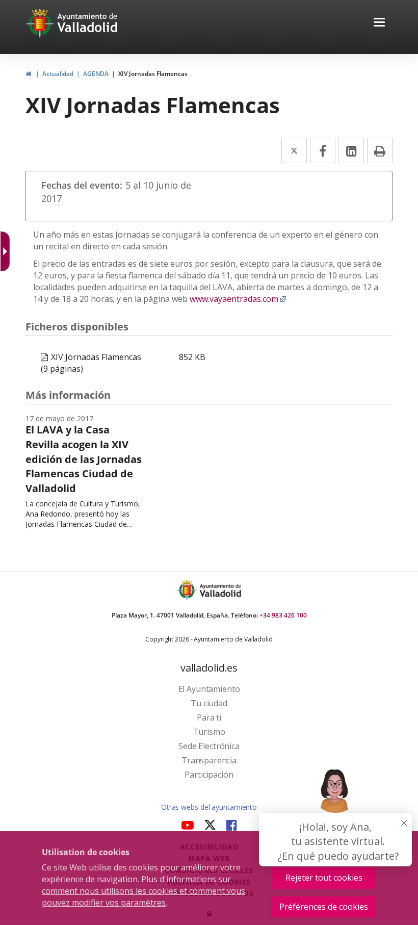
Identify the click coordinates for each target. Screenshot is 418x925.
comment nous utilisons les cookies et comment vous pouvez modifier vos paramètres (143, 896)
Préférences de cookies (323, 906)
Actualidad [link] (57, 73)
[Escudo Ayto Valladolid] (187, 589)
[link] (28, 73)
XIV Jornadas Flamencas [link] (153, 73)
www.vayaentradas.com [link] (238, 298)
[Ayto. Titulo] (219, 589)
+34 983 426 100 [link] (283, 615)
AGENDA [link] (96, 73)
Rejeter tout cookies (323, 877)
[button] (379, 23)
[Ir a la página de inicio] (41, 23)
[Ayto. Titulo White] (88, 23)
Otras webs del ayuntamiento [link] (209, 807)
